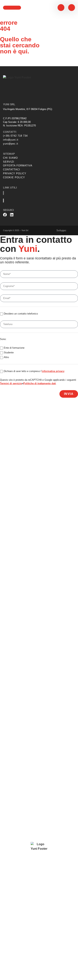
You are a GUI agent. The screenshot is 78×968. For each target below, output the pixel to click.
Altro (6, 357)
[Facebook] (5, 215)
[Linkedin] (12, 215)
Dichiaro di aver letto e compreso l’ (34, 371)
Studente (9, 352)
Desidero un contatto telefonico (21, 313)
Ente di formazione (14, 348)
